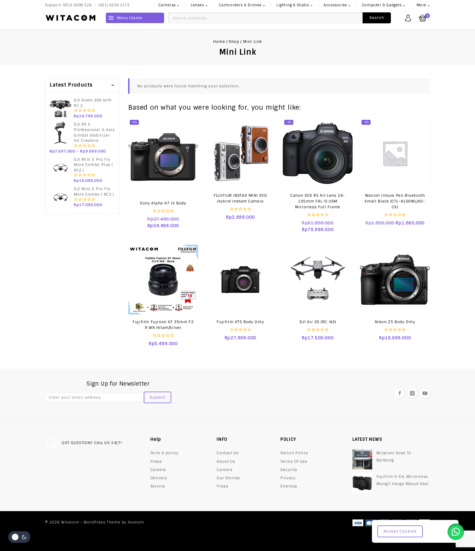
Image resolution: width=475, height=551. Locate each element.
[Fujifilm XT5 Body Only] (240, 280)
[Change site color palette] (19, 537)
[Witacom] (70, 18)
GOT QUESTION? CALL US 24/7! (92, 442)
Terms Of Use (293, 461)
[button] (456, 532)
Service (157, 486)
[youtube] (425, 393)
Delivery (158, 477)
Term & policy (164, 452)
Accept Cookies (400, 531)
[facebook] (400, 393)
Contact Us (228, 452)
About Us (226, 461)
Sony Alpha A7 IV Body (163, 203)
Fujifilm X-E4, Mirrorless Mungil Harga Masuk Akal (402, 480)
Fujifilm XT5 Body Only (240, 321)
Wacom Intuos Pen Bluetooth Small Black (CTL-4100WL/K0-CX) (394, 201)
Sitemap (288, 486)
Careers (158, 469)
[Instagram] (412, 393)
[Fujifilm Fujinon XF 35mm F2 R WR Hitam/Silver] (163, 280)
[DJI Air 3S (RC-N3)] (318, 280)
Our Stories (228, 477)
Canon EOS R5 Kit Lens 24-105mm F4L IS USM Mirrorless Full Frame (317, 201)
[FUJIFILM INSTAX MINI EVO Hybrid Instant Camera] (240, 153)
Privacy (288, 477)
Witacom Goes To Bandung (393, 456)
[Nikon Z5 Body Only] (395, 280)
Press (156, 461)
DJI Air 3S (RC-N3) (317, 321)
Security (288, 469)
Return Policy (294, 452)
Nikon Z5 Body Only (395, 321)
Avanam (136, 522)
